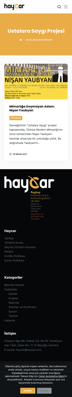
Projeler (16, 118)
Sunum (13, 311)
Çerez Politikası (14, 260)
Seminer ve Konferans (22, 307)
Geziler (13, 293)
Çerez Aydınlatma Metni (51, 376)
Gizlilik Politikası (14, 256)
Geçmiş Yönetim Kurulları (20, 247)
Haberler (9, 320)
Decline (44, 390)
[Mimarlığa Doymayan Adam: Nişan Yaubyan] (36, 81)
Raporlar (14, 302)
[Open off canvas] (66, 7)
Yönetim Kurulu (13, 242)
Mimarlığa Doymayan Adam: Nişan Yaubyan (32, 108)
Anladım (28, 390)
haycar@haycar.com (29, 349)
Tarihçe (9, 238)
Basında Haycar (14, 285)
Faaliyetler (10, 289)
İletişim (8, 251)
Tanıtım (13, 316)
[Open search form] (59, 6)
